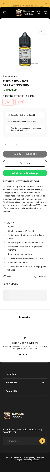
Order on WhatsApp (27, 173)
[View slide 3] (26, 354)
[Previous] (4, 3)
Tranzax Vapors (10, 76)
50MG (20, 102)
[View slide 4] (30, 354)
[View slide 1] (20, 354)
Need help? (42, 276)
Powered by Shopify (31, 460)
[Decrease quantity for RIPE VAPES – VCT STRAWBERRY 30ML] (6, 144)
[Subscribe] (42, 441)
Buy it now (25, 163)
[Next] (46, 3)
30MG (8, 102)
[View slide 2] (23, 354)
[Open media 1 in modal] (42, 32)
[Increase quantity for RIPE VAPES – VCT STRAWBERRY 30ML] (16, 144)
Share (9, 276)
